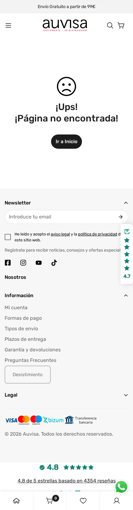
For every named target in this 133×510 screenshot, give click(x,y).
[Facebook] (8, 263)
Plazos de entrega (25, 339)
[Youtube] (39, 263)
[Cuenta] (116, 500)
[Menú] (8, 25)
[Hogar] (16, 500)
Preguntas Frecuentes (30, 360)
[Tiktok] (54, 263)
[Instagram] (23, 263)
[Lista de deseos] (83, 500)
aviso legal (60, 234)
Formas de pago (23, 318)
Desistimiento (28, 374)
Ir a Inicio (66, 141)
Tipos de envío (21, 329)
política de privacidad (97, 234)
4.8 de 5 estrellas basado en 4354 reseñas (67, 481)
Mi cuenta (16, 307)
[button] (110, 25)
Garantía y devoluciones (33, 350)
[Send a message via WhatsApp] (121, 486)
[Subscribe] (121, 216)
